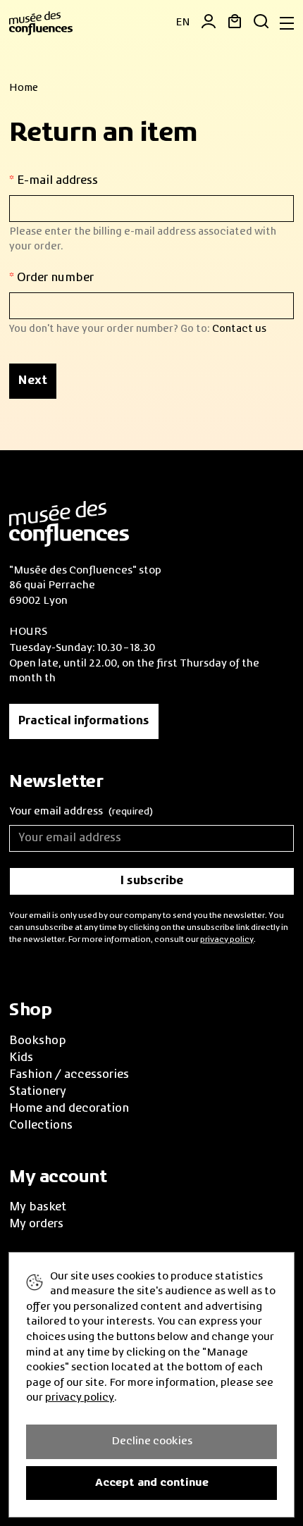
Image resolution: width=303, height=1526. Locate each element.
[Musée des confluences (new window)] (69, 522)
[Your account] (203, 23)
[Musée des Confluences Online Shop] (41, 21)
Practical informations (83, 721)
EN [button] (182, 22)
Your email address (81, 812)
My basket (37, 1207)
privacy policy (227, 939)
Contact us (239, 329)
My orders (36, 1224)
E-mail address (56, 181)
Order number (54, 278)
